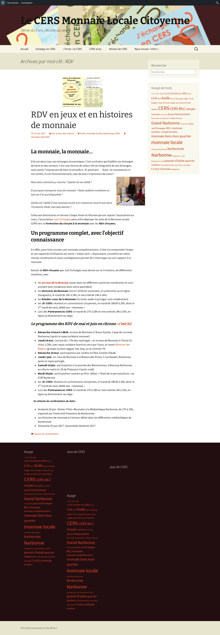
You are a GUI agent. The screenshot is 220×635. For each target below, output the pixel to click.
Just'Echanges (158, 128)
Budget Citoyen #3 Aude (160, 103)
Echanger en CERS (45, 49)
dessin (171, 114)
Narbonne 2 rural (157, 161)
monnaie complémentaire (164, 131)
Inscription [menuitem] (26, 2)
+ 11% (157, 94)
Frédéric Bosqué (176, 118)
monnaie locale (94, 133)
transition (178, 165)
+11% (161, 94)
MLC (168, 128)
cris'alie (164, 114)
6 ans (189, 94)
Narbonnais (109, 133)
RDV (118, 133)
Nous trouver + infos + (147, 49)
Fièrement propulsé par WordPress (39, 627)
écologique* (175, 169)
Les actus (57, 133)
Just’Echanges (62, 219)
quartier (190, 160)
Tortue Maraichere (167, 165)
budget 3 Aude (188, 99)
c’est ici (124, 323)
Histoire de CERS (118, 49)
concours (156, 114)
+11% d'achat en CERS (175, 93)
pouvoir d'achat (175, 161)
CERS (163, 108)
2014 (159, 99)
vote (184, 165)
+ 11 (152, 94)
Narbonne (161, 155)
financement (182, 114)
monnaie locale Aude (159, 149)
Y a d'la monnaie (160, 169)
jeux (191, 123)
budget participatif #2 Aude (180, 103)
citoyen (190, 109)
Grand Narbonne (165, 122)
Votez (189, 165)
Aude (82, 133)
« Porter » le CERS (72, 49)
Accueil (24, 49)
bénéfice (154, 109)
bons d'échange (176, 99)
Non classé (68, 133)
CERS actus (95, 49)
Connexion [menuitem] (13, 2)
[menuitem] (3, 3)
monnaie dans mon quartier (171, 136)
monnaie (177, 128)
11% (154, 98)
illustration (184, 124)
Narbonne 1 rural (178, 156)
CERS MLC (177, 108)
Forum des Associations (160, 118)
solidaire (155, 164)
